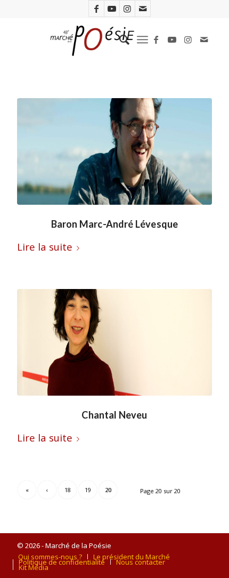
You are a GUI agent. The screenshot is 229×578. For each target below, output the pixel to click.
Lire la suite (44, 246)
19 (88, 490)
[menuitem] (119, 39)
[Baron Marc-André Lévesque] (114, 151)
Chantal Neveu (114, 415)
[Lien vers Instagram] (127, 9)
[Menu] (142, 39)
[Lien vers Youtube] (111, 9)
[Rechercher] (119, 39)
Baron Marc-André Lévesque (114, 224)
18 (67, 490)
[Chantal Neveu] (114, 342)
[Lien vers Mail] (142, 9)
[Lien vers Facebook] (96, 9)
